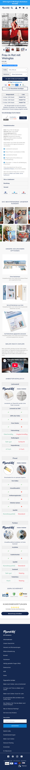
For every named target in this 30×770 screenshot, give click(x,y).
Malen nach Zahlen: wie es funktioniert (14, 684)
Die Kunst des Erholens (10, 712)
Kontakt (5, 655)
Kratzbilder (6, 747)
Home (5, 675)
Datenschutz (7, 667)
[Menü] (27, 8)
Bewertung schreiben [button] (15, 613)
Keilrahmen (6, 74)
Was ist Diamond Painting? (11, 708)
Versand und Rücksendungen (11, 647)
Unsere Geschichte (8, 643)
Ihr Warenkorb (7, 751)
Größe (5, 69)
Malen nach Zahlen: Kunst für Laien (13, 693)
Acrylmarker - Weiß (14, 117)
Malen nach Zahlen (8, 739)
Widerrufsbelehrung (9, 651)
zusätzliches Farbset (9, 168)
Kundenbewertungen (9, 735)
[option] (7, 50)
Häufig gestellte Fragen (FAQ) (12, 663)
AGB (4, 671)
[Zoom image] (15, 30)
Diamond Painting (8, 743)
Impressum (6, 659)
